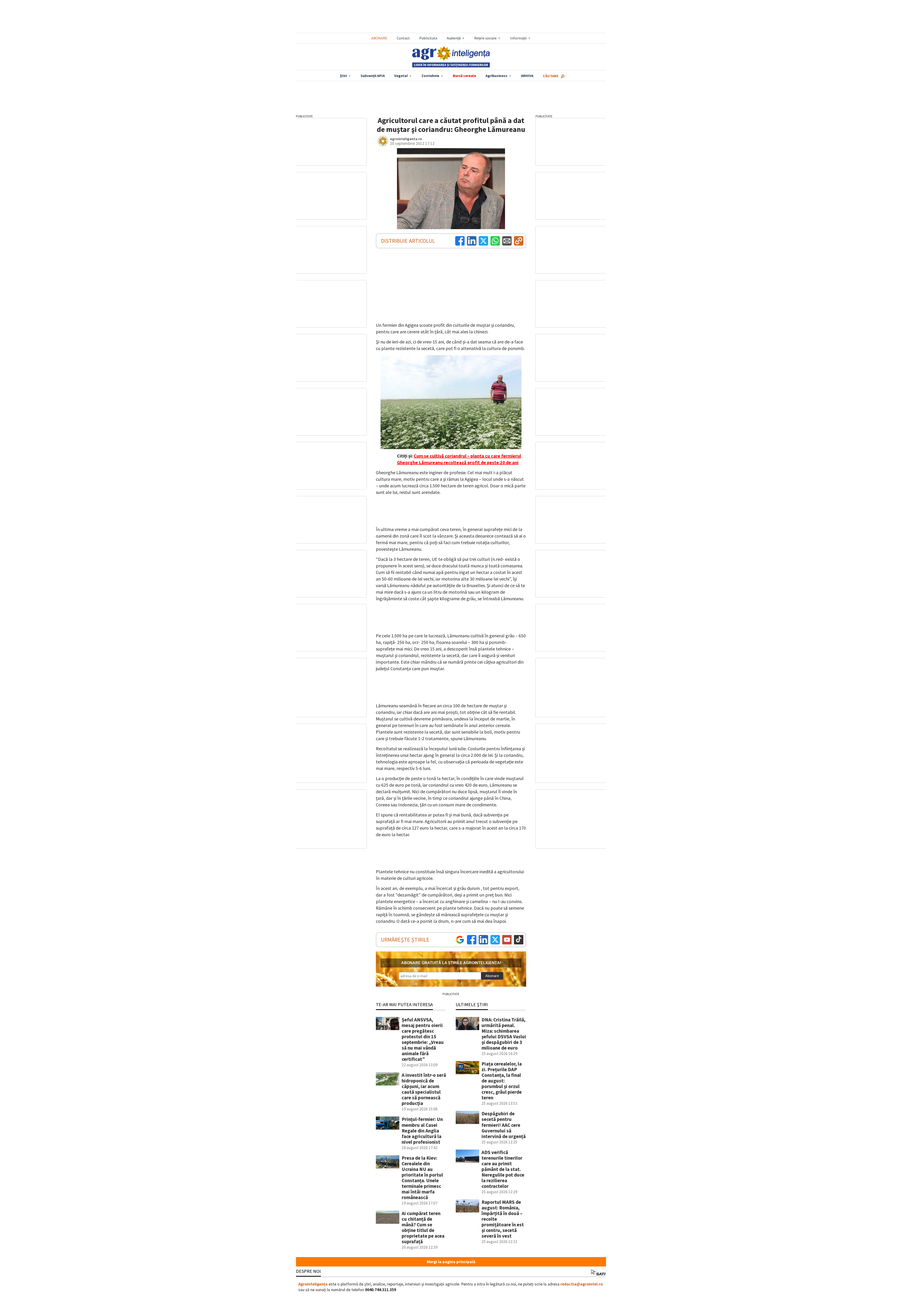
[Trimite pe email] (507, 241)
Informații (518, 38)
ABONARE (379, 38)
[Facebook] (460, 241)
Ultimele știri (472, 1004)
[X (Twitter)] (483, 241)
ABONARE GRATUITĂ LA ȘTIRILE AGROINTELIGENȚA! (451, 963)
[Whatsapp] (495, 241)
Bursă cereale (464, 75)
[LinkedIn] (471, 241)
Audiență (454, 38)
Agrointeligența (313, 1284)
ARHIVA (527, 75)
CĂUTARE (551, 75)
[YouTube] (507, 939)
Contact (403, 38)
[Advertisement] (451, 16)
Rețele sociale (485, 38)
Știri (343, 75)
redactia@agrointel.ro (581, 1284)
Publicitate (428, 38)
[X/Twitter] (495, 939)
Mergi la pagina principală (451, 1261)
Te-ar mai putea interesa (404, 1004)
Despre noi (308, 1271)
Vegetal (401, 75)
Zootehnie (430, 75)
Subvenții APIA (373, 75)
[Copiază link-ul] (518, 241)
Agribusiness (496, 75)
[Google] (460, 939)
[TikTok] (518, 939)
